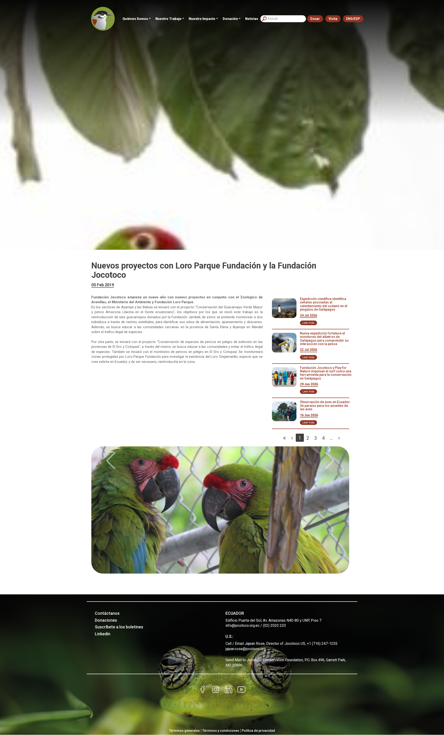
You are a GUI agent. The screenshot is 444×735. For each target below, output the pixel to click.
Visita (333, 19)
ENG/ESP (353, 19)
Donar (315, 19)
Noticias (251, 19)
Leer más (308, 322)
